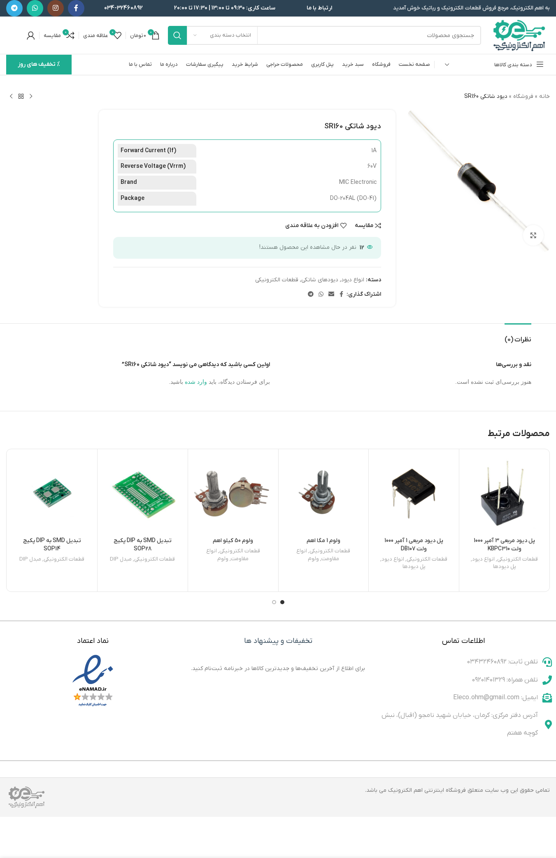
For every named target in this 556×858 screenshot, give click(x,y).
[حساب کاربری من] (31, 35)
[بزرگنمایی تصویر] (533, 235)
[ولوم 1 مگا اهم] (324, 494)
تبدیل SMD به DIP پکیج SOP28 (143, 545)
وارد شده (196, 381)
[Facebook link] (76, 8)
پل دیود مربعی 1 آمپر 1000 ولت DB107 (413, 545)
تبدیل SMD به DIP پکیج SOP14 (52, 545)
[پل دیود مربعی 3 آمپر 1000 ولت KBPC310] (504, 494)
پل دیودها (504, 566)
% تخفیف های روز (39, 64)
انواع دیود (352, 280)
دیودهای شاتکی (319, 280)
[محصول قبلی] (31, 97)
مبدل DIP (121, 559)
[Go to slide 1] (282, 602)
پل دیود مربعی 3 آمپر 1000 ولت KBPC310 (504, 545)
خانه (544, 96)
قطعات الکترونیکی (276, 280)
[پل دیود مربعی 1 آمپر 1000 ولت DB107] (414, 494)
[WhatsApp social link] (35, 8)
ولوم (313, 558)
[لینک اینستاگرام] (55, 8)
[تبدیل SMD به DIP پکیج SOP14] (52, 494)
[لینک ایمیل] (331, 295)
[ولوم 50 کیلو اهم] (233, 494)
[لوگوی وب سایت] (519, 35)
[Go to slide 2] (274, 602)
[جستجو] (177, 35)
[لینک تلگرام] (14, 8)
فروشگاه (523, 96)
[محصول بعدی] (11, 97)
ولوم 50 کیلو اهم (233, 541)
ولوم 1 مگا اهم (323, 541)
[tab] (518, 335)
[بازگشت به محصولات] (21, 97)
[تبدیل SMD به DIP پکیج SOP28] (142, 494)
